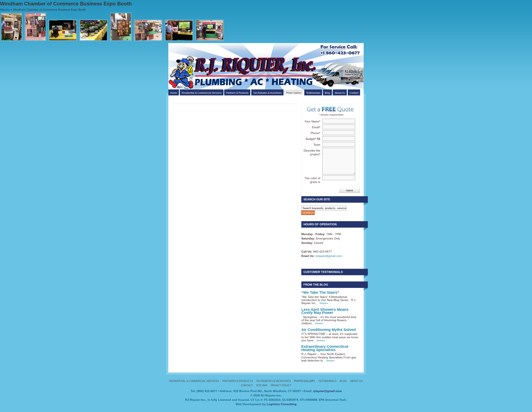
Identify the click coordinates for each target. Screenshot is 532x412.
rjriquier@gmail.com (328, 256)
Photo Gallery (294, 92)
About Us (340, 92)
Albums (5, 9)
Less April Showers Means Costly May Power (325, 311)
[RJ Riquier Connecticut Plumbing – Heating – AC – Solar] (274, 88)
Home (173, 92)
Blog (327, 92)
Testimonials (313, 92)
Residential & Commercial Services (202, 92)
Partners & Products (237, 92)
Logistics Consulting (282, 404)
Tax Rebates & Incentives (267, 92)
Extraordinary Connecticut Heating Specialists (324, 348)
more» (324, 303)
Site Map (261, 385)
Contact (354, 92)
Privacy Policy (281, 385)
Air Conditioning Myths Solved (328, 330)
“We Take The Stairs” (320, 292)
